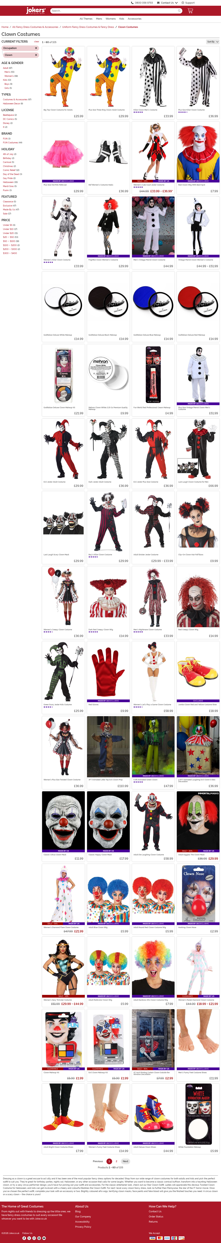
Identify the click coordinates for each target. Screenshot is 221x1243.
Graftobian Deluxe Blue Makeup (147, 335)
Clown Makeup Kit (51, 1073)
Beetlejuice (8, 115)
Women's (9, 76)
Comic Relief (9, 170)
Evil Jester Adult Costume (54, 482)
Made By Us (9, 210)
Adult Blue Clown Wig (98, 927)
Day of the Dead (11, 174)
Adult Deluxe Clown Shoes (145, 1147)
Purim (6, 190)
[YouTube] (44, 1238)
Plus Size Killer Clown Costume (191, 110)
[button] (190, 10)
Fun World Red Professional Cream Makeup (152, 408)
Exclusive (7, 205)
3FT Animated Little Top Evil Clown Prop (106, 780)
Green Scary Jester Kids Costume (58, 705)
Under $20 (8, 233)
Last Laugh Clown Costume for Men (193, 482)
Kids (5, 80)
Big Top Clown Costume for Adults (58, 110)
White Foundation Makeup (189, 1147)
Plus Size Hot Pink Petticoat (55, 185)
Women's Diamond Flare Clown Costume (61, 927)
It (3, 127)
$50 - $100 (9, 241)
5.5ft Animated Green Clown (145, 780)
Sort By (211, 41)
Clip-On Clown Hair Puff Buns (190, 555)
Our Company (83, 1216)
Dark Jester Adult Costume (100, 482)
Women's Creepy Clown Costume (58, 630)
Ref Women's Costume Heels (101, 185)
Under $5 (7, 225)
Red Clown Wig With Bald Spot (191, 185)
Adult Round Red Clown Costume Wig (150, 927)
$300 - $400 (10, 253)
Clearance (8, 201)
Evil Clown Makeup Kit (98, 1073)
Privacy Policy (83, 1226)
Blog (78, 1211)
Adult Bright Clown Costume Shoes (58, 1147)
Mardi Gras (8, 186)
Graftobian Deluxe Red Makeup (191, 335)
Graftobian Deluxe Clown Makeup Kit (59, 408)
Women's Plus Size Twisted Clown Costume (62, 780)
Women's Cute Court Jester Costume (149, 185)
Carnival (7, 162)
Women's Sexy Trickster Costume (58, 1000)
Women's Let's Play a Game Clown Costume (152, 705)
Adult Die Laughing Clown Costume (149, 855)
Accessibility (82, 1221)
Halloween (8, 182)
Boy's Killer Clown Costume (100, 555)
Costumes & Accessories (15, 99)
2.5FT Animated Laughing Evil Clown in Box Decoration (196, 781)
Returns (153, 1221)
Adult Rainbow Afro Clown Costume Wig (151, 1000)
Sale (5, 213)
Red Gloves (93, 705)
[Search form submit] (179, 11)
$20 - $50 (8, 237)
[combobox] (113, 11)
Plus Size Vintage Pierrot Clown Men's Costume (194, 408)
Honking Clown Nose (187, 927)
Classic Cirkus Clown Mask (55, 855)
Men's (7, 72)
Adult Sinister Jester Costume (146, 555)
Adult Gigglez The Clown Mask (191, 855)
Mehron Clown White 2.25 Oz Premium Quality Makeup (108, 408)
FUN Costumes (10, 143)
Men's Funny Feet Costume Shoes (192, 1073)
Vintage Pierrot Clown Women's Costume (195, 260)
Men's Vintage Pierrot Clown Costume (149, 260)
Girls (7, 88)
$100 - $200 (10, 245)
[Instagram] (34, 1238)
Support (190, 2)
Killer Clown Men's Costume (145, 110)
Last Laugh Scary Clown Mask (56, 555)
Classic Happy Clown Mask (100, 855)
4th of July (8, 154)
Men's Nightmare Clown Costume (148, 630)
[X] (29, 1238)
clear (36, 41)
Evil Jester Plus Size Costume (146, 482)
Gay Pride (8, 178)
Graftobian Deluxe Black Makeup (103, 335)
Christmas (8, 166)
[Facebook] (24, 1238)
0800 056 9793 (144, 2)
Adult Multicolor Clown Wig (100, 1000)
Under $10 (8, 229)
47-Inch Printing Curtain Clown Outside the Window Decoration (152, 1073)
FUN (5, 138)
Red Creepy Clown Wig (188, 630)
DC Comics (8, 119)
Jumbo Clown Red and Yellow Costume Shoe (197, 705)
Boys (7, 84)
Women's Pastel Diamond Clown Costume (196, 1000)
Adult (5, 68)
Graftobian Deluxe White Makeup (58, 335)
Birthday (7, 158)
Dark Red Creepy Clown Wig (101, 630)
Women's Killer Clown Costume (57, 260)
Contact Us (167, 2)
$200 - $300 (10, 249)
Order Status (156, 1216)
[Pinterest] (39, 1238)
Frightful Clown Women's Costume (103, 260)
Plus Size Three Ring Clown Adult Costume (107, 110)
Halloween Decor (11, 103)
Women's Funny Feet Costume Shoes (104, 1147)
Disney (6, 123)
